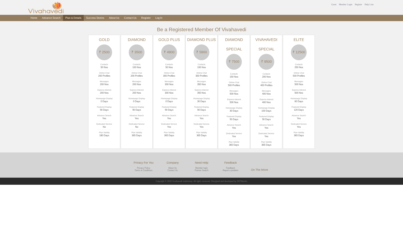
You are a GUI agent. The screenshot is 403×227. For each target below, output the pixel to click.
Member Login (345, 4)
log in (158, 18)
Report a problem (230, 170)
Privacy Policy (143, 168)
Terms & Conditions (144, 170)
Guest (333, 4)
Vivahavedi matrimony (182, 181)
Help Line (369, 4)
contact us (130, 18)
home (34, 18)
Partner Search (201, 170)
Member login (201, 168)
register (146, 18)
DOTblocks (242, 181)
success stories (95, 18)
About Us (172, 168)
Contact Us (172, 170)
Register (358, 4)
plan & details (73, 18)
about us (114, 18)
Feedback (230, 168)
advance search (51, 18)
